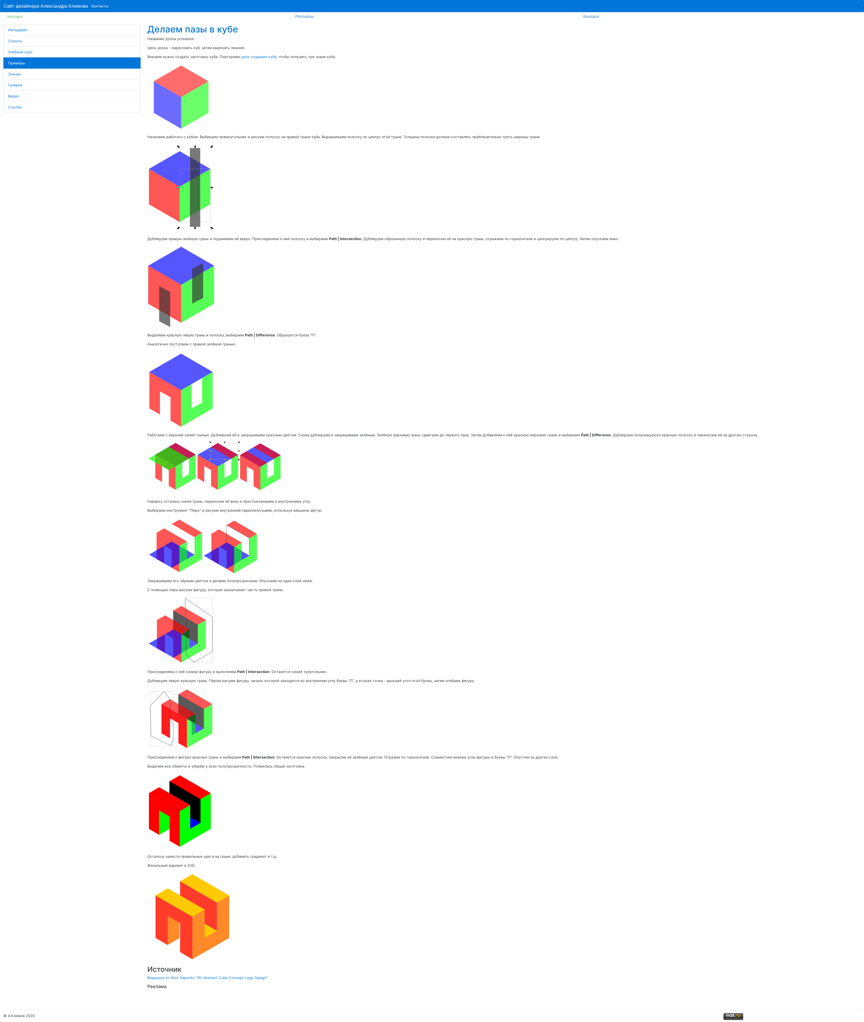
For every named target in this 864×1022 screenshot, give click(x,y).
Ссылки (15, 107)
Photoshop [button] (304, 16)
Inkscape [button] (14, 16)
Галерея (15, 85)
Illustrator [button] (591, 16)
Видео (13, 96)
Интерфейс (18, 30)
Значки (14, 74)
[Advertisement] (200, 997)
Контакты (99, 6)
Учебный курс (20, 52)
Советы (15, 41)
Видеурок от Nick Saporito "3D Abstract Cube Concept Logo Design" (207, 977)
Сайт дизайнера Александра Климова (46, 6)
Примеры (16, 63)
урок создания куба (259, 56)
